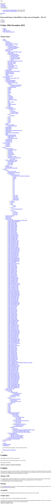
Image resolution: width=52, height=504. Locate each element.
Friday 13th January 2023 (13, 370)
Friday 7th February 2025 (13, 285)
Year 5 (9, 121)
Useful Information (9, 148)
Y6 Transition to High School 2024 (13, 438)
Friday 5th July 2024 (12, 307)
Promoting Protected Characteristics (13, 71)
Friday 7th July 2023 (12, 346)
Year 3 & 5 (15, 213)
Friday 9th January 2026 (13, 246)
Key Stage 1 (13, 111)
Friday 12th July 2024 (12, 306)
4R (13, 188)
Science (9, 92)
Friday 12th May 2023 (12, 354)
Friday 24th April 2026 (12, 232)
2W (14, 185)
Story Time (13, 158)
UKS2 (12, 207)
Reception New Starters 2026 (11, 168)
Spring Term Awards (12, 360)
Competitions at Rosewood (13, 47)
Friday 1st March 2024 (12, 323)
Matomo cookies (7, 486)
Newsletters (8, 144)
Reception (13, 115)
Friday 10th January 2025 (13, 289)
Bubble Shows (16, 198)
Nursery (14, 178)
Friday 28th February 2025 (13, 282)
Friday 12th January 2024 (13, 328)
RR (14, 179)
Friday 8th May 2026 (12, 230)
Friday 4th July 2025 (12, 264)
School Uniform (11, 154)
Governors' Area (9, 141)
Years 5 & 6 (15, 197)
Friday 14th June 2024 (12, 311)
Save (12, 502)
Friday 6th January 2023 (13, 371)
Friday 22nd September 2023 (14, 339)
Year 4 (9, 120)
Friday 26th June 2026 (12, 224)
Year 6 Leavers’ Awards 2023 (14, 343)
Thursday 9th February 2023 (14, 366)
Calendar (7, 145)
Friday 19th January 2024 (13, 327)
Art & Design (11, 97)
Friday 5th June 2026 (12, 228)
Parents (4, 147)
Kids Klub (10, 150)
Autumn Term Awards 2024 (13, 290)
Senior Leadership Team (13, 54)
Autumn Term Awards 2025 (13, 247)
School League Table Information (12, 132)
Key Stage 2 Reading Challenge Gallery (21, 430)
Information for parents (17, 426)
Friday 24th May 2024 (12, 313)
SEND (7, 133)
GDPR (7, 74)
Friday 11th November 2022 (13, 378)
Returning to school (15, 434)
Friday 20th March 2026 (13, 237)
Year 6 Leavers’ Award (12, 305)
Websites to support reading (16, 84)
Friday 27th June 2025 (12, 265)
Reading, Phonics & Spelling (14, 412)
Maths (9, 91)
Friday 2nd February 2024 (13, 326)
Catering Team (11, 66)
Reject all (2, 464)
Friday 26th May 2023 (12, 352)
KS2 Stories (13, 396)
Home (4, 28)
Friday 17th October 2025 (13, 254)
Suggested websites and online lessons (15, 437)
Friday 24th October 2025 (13, 253)
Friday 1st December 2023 (13, 329)
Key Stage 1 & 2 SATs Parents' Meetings (21, 175)
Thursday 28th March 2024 (13, 320)
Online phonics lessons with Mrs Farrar (21, 420)
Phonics (9, 88)
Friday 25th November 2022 (14, 376)
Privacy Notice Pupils (10, 124)
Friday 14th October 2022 (13, 381)
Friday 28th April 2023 (12, 355)
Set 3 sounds (18, 422)
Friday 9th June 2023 (12, 351)
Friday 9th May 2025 (12, 272)
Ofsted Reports (9, 128)
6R (13, 193)
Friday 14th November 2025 (14, 251)
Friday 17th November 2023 (14, 331)
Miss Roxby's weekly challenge (17, 435)
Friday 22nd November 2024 (14, 294)
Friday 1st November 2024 (13, 297)
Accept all (7, 464)
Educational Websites (10, 215)
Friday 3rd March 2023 (12, 363)
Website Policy (6, 445)
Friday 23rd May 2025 (12, 270)
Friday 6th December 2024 (13, 292)
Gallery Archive (11, 173)
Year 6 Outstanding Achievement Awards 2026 (17, 220)
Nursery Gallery (14, 400)
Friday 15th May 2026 (12, 229)
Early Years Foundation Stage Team (15, 61)
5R (13, 190)
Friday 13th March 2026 (13, 238)
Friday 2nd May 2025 (12, 273)
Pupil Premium (9, 127)
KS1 (11, 203)
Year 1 (9, 116)
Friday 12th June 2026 (12, 227)
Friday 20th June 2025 (12, 267)
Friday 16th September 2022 (14, 386)
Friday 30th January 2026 (13, 243)
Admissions (8, 79)
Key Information (6, 76)
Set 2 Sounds (18, 418)
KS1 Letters (10, 163)
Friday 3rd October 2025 (13, 256)
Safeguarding (8, 131)
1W (14, 182)
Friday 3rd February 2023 (13, 367)
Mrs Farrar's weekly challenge (17, 436)
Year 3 (9, 119)
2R (13, 183)
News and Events (6, 142)
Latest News (8, 146)
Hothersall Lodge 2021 (17, 208)
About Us (5, 40)
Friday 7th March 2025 (12, 281)
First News (15, 428)
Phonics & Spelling (14, 413)
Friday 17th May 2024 (12, 314)
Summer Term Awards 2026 (13, 221)
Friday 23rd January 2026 (13, 244)
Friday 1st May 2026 (12, 231)
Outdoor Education (12, 104)
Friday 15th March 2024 (13, 321)
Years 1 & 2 (15, 195)
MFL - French (11, 101)
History (9, 95)
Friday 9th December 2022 (13, 374)
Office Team (10, 64)
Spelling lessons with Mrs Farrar (19, 424)
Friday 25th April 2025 (12, 274)
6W (14, 194)
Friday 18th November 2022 (14, 377)
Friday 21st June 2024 (12, 310)
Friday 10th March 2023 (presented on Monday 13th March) (20, 362)
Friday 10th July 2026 (12, 222)
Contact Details (9, 42)
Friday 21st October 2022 (13, 380)
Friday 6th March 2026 (12, 239)
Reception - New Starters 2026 (14, 157)
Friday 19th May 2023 (12, 353)
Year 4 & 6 (15, 214)
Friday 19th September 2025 (14, 259)
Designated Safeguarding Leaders (15, 51)
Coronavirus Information (10, 80)
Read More (3, 13)
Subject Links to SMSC (13, 138)
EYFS (12, 109)
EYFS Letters (11, 162)
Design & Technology (12, 99)
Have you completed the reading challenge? (22, 432)
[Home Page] (1, 14)
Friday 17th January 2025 (13, 288)
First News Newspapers (15, 86)
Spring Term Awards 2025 (13, 278)
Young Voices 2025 (12, 171)
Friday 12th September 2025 (14, 260)
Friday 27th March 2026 (13, 236)
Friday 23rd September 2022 (14, 385)
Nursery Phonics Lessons (16, 401)
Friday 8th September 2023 (13, 342)
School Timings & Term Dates (12, 43)
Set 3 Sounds (18, 419)
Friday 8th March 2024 (12, 322)
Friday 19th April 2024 (12, 319)
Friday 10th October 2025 (13, 255)
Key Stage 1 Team (12, 62)
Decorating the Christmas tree (14, 172)
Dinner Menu (11, 153)
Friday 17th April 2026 (12, 234)
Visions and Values (9, 49)
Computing (10, 98)
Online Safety (8, 129)
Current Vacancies (9, 75)
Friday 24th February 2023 (13, 364)
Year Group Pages (9, 107)
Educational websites (12, 149)
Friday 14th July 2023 (12, 344)
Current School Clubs (10, 388)
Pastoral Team (8, 70)
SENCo (12, 59)
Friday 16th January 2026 (13, 245)
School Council (9, 216)
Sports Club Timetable (12, 46)
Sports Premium (9, 139)
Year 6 (9, 122)
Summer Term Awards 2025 (13, 263)
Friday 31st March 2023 (13, 358)
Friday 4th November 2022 (13, 379)
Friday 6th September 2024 (13, 304)
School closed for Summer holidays (10, 10)
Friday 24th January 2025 (13, 287)
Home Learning (9, 389)
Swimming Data (9, 140)
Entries (14, 177)
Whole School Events (15, 174)
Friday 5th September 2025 (13, 261)
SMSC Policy (11, 137)
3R (13, 186)
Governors (10, 68)
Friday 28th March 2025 (13, 277)
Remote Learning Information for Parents (14, 130)
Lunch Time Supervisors (13, 67)
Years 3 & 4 (15, 196)
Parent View (10, 152)
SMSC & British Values (13, 82)
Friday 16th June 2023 (12, 350)
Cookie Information (7, 444)
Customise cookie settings (15, 464)
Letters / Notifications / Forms (12, 160)
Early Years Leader (14, 56)
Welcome (7, 41)
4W (14, 189)
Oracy (9, 90)
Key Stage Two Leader (15, 58)
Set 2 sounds (18, 421)
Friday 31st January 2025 (13, 286)
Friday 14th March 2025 (13, 280)
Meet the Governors (10, 72)
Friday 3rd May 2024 (12, 317)
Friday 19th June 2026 (12, 226)
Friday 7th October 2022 (13, 383)
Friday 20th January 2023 (13, 369)
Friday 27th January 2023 (13, 368)
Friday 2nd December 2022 (13, 375)
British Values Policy (12, 136)
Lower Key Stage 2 (15, 112)
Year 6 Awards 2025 (12, 262)
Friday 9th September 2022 (13, 387)
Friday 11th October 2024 (13, 300)
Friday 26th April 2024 (12, 318)
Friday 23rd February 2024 (13, 325)
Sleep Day (10, 155)
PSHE (9, 105)
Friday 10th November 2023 (8, 31)
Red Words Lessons (20, 425)
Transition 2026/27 (12, 108)
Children (5, 29)
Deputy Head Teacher (15, 55)
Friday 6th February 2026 (13, 241)
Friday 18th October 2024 (13, 298)
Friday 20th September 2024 (14, 303)
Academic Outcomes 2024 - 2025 (12, 78)
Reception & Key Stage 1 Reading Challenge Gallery (24, 429)
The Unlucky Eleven (17, 393)
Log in (3, 22)
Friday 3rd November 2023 (13, 334)
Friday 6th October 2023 (13, 337)
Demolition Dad (16, 394)
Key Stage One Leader (15, 57)
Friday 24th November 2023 (14, 330)
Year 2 (9, 117)
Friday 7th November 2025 (13, 252)
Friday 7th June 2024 (12, 312)
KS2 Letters (10, 164)
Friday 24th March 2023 (13, 359)
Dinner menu (8, 218)
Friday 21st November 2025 (13, 249)
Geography (10, 96)
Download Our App (7, 440)
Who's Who (8, 50)
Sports (12, 210)
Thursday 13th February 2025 (14, 284)
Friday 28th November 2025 (14, 248)
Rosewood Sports (9, 45)
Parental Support (9, 166)
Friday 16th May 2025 (12, 271)
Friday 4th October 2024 (13, 301)
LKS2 (12, 204)
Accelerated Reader (12, 87)
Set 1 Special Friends (20, 417)
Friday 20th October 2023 (13, 335)
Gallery (9, 106)
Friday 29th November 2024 (14, 293)
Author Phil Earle (14, 392)
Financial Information (10, 73)
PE (8, 94)
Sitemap (4, 443)
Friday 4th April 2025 (12, 276)
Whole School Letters (12, 161)
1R (13, 181)
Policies (7, 123)
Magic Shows (16, 199)
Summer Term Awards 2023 (13, 345)
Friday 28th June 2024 (12, 309)
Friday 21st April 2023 (12, 356)
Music (9, 103)
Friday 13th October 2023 (13, 336)
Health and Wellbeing (12, 433)
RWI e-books (16, 414)
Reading (9, 83)
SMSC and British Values (11, 135)
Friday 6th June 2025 (12, 269)
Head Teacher (11, 53)
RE (8, 100)
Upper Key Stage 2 (14, 113)
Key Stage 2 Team (12, 63)
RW (14, 180)
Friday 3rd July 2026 (12, 223)
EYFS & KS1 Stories (15, 395)
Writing (9, 89)
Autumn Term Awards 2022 (13, 372)
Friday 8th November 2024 (13, 296)
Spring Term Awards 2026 (13, 235)
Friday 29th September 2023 (14, 338)
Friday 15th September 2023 (14, 341)
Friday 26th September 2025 (14, 257)
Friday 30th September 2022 (14, 384)
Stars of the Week (6, 30)
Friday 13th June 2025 (12, 268)
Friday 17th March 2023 (13, 361)
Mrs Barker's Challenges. (16, 399)
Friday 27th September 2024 (14, 302)
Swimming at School (12, 156)
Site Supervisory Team (12, 65)
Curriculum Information (10, 81)
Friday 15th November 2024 (14, 295)
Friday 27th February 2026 (13, 240)
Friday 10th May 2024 (12, 315)
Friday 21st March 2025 (13, 279)
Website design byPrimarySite (9, 450)
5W (14, 191)
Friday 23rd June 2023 (12, 348)
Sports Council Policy (12, 48)
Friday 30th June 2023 (12, 347)
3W (14, 187)
